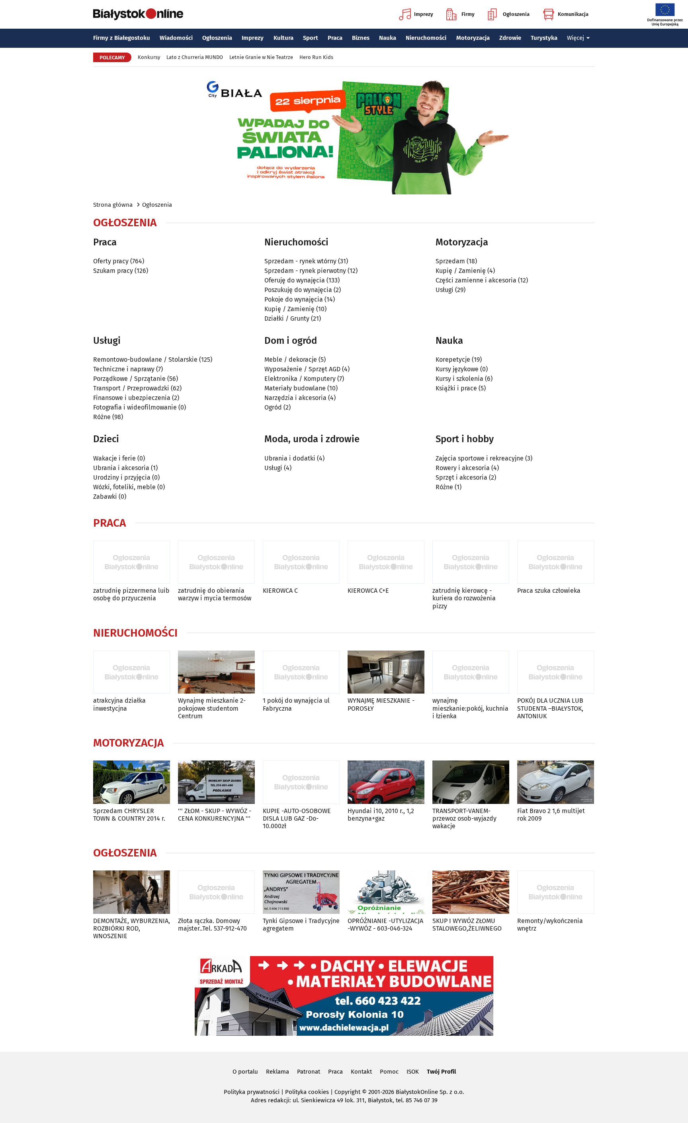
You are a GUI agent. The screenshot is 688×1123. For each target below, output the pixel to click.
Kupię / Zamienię (289, 309)
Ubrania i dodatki (289, 458)
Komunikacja (573, 14)
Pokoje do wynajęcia (293, 299)
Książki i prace (456, 388)
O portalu (245, 1071)
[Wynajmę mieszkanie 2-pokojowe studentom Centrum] (216, 672)
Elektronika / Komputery (300, 378)
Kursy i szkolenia (459, 378)
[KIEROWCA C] (301, 562)
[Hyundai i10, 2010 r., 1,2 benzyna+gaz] (386, 782)
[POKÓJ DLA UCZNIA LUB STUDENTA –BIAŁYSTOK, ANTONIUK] (555, 672)
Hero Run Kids (316, 57)
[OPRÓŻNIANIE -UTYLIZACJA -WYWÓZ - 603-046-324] (386, 892)
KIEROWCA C (280, 590)
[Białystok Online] (138, 14)
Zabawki (105, 496)
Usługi (444, 290)
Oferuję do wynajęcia (294, 280)
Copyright (347, 1092)
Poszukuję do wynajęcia (298, 290)
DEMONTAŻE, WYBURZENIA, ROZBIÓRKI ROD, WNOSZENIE (131, 928)
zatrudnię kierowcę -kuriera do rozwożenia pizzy (464, 598)
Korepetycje (453, 359)
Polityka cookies (307, 1092)
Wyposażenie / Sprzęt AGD (302, 369)
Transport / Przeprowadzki (131, 388)
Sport (310, 37)
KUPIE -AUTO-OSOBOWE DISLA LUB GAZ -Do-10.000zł (297, 818)
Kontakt (361, 1071)
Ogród (273, 407)
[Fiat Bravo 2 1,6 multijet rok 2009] (555, 782)
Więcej (575, 37)
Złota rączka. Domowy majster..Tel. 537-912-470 (212, 924)
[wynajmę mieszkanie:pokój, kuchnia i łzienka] (470, 672)
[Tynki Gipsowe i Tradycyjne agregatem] (301, 892)
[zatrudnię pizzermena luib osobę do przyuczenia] (131, 562)
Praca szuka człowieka (548, 590)
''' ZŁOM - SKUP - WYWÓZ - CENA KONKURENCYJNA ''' (214, 814)
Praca (335, 37)
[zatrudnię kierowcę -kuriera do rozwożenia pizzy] (470, 562)
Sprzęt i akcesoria (461, 477)
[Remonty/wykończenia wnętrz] (555, 892)
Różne (102, 417)
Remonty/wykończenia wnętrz (550, 924)
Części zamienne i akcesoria (476, 280)
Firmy (468, 14)
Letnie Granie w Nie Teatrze (261, 57)
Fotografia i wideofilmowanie (135, 407)
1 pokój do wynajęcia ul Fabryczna (296, 704)
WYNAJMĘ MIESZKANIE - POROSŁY (381, 704)
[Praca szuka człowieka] (555, 562)
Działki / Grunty (286, 318)
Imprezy (423, 14)
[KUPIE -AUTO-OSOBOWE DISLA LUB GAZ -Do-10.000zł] (301, 782)
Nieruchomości (426, 37)
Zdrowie (510, 37)
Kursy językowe (457, 369)
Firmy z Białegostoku (121, 37)
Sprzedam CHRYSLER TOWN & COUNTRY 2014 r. (129, 814)
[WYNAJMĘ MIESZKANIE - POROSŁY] (386, 672)
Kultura (283, 37)
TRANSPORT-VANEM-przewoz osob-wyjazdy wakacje (464, 818)
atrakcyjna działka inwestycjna (119, 704)
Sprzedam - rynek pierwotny (305, 270)
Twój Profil (441, 1071)
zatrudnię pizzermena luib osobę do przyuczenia (131, 594)
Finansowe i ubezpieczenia (131, 398)
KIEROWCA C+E (368, 590)
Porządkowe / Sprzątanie (129, 378)
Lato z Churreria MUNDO (194, 57)
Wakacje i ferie (114, 458)
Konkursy (149, 57)
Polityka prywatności (252, 1092)
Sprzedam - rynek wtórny (300, 261)
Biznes (360, 37)
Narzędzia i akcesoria (295, 398)
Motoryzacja (473, 37)
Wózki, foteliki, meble (124, 487)
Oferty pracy (111, 261)
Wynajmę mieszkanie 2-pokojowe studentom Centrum (212, 708)
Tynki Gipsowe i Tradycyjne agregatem (301, 924)
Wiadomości (176, 37)
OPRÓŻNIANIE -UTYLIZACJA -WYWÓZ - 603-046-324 (385, 924)
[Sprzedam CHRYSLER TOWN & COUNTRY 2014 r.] (131, 782)
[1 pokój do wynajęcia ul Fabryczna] (301, 672)
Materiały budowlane (295, 388)
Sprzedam (450, 261)
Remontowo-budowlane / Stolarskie (145, 359)
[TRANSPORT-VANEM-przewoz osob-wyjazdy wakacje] (470, 782)
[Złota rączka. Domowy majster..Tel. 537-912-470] (216, 892)
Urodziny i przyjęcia (121, 477)
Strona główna (113, 204)
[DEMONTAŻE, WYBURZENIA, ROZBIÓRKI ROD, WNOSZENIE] (131, 892)
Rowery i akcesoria (463, 468)
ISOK (413, 1071)
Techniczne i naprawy (123, 369)
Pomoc (389, 1071)
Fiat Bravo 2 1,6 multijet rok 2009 (551, 814)
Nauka (387, 37)
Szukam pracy (113, 270)
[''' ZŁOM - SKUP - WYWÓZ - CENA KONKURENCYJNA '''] (216, 782)
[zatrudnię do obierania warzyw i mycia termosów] (216, 562)
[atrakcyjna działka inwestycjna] (131, 672)
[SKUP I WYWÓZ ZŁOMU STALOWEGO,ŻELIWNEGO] (470, 892)
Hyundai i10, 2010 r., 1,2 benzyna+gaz (381, 814)
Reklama (277, 1071)
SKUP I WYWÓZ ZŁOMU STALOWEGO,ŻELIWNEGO (467, 924)
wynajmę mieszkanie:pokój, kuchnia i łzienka (470, 708)
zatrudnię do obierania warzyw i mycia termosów (214, 594)
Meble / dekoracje (290, 359)
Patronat (308, 1071)
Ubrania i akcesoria (121, 468)
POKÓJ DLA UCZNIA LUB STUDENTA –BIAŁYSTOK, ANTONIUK (550, 708)
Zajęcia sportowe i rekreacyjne (480, 458)
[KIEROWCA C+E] (386, 562)
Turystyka (544, 37)
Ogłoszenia (516, 14)
